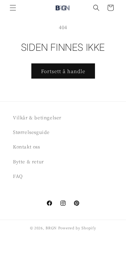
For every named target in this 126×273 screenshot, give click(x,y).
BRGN (51, 227)
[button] (13, 8)
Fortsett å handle (63, 71)
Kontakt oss (26, 146)
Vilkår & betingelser (37, 117)
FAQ (18, 176)
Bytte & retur (28, 161)
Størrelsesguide (31, 132)
